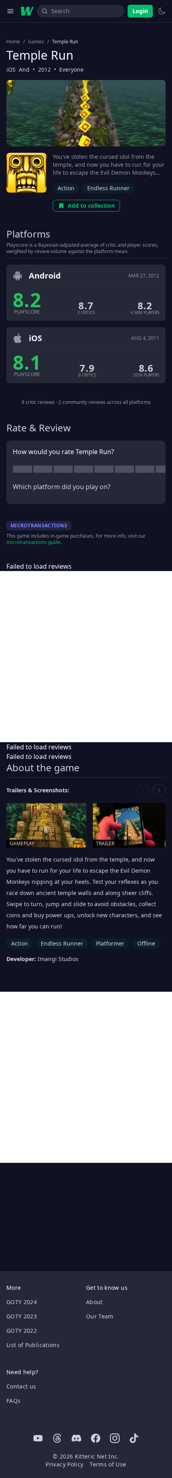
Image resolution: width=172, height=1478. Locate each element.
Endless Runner (108, 188)
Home (13, 42)
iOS (11, 69)
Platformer (110, 943)
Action (66, 188)
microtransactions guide (33, 542)
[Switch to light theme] (162, 11)
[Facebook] (95, 1438)
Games (36, 42)
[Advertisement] (86, 656)
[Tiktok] (134, 1438)
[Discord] (76, 1438)
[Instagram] (115, 1438)
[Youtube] (38, 1438)
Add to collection (91, 205)
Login (140, 11)
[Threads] (57, 1438)
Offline (146, 943)
